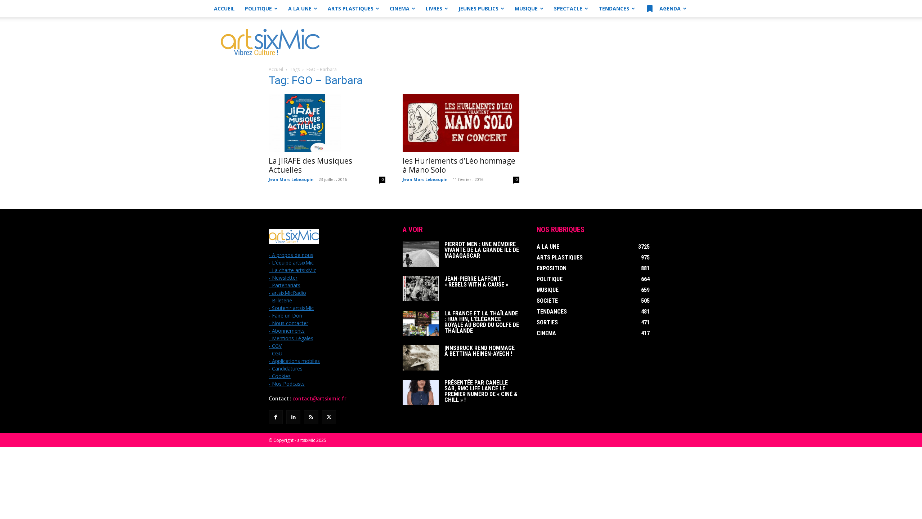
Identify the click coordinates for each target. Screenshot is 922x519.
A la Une (300, 8)
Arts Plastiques (350, 8)
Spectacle (568, 8)
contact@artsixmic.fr (319, 398)
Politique (258, 8)
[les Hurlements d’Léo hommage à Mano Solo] (461, 123)
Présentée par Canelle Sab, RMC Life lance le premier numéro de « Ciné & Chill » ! (481, 391)
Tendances (614, 8)
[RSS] (311, 417)
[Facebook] (276, 417)
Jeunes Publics (478, 8)
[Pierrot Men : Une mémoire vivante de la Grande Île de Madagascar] (421, 254)
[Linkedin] (293, 417)
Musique (526, 8)
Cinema (399, 8)
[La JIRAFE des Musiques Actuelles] (327, 123)
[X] (329, 417)
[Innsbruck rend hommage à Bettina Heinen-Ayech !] (421, 358)
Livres (434, 8)
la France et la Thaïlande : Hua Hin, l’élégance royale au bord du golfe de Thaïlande (481, 322)
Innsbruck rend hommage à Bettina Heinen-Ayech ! (479, 351)
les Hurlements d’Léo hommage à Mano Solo (459, 165)
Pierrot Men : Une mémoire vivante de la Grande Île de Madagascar (481, 250)
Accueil (224, 8)
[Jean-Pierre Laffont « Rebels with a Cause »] (421, 288)
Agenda (669, 8)
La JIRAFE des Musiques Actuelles (310, 165)
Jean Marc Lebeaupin (291, 179)
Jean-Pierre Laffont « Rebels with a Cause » (476, 281)
